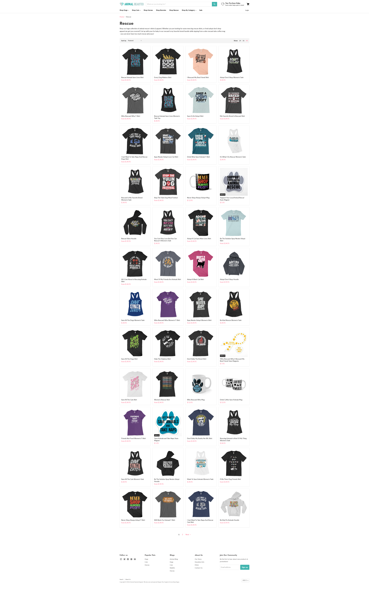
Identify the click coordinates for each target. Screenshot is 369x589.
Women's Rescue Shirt (162, 400)
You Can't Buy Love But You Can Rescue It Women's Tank (165, 240)
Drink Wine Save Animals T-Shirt (198, 157)
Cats (146, 562)
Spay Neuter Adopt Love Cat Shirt (166, 157)
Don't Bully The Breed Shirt (196, 359)
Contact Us (198, 568)
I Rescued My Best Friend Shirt (198, 77)
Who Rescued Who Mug (196, 400)
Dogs (146, 559)
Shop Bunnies (161, 10)
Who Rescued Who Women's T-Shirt (167, 320)
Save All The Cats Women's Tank (132, 479)
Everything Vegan (174, 582)
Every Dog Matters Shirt (162, 77)
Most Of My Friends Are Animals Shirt (167, 279)
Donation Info (199, 562)
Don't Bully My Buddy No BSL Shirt (199, 438)
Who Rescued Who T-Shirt (130, 116)
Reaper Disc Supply (163, 582)
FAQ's (197, 565)
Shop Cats (136, 10)
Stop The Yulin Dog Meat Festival (166, 198)
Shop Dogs (124, 10)
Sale (200, 10)
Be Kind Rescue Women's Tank (230, 320)
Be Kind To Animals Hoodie (229, 520)
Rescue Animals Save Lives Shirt (132, 77)
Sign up (245, 567)
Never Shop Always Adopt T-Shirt (133, 520)
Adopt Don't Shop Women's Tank (232, 77)
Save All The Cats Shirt (129, 400)
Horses (147, 565)
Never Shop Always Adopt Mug (198, 198)
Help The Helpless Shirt (162, 359)
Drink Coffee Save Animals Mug (231, 400)
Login (247, 10)
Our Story (198, 559)
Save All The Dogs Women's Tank (133, 320)
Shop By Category (188, 10)
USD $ (244, 580)
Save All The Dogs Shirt (129, 359)
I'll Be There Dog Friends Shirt (230, 479)
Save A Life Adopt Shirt (195, 116)
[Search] (214, 4)
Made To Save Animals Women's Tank (200, 479)
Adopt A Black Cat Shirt (195, 279)
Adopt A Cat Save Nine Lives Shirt (199, 239)
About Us (128, 579)
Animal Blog (174, 559)
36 (243, 40)
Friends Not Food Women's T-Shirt (133, 438)
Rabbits (172, 568)
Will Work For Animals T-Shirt (164, 520)
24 (240, 40)
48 (247, 40)
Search (121, 579)
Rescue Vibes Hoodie (128, 239)
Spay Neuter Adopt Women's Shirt (199, 320)
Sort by (123, 40)
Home (122, 17)
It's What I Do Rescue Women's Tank (233, 157)
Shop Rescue (174, 10)
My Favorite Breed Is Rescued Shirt (232, 116)
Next (187, 534)
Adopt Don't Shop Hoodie (229, 279)
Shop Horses (148, 10)
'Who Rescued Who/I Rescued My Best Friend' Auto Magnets (232, 360)
